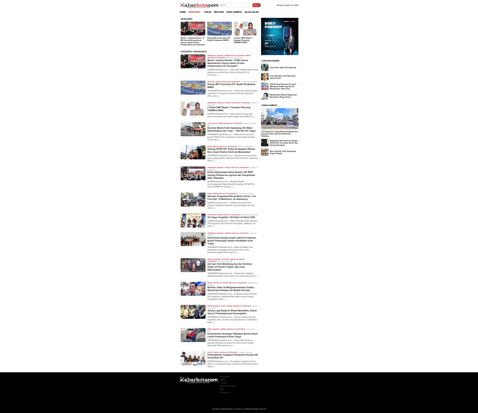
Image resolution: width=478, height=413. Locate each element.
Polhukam (240, 55)
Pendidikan (211, 55)
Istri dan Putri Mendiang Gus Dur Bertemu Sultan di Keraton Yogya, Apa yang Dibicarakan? (229, 266)
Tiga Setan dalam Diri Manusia (283, 67)
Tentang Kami (225, 376)
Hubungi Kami (225, 392)
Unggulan (211, 58)
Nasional (220, 55)
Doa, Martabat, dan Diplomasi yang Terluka (282, 77)
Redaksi (223, 379)
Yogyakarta (221, 58)
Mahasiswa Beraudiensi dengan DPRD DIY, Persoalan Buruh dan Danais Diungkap (284, 142)
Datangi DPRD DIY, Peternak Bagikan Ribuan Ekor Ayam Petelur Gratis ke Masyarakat (231, 150)
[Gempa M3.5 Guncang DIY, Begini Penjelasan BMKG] (219, 29)
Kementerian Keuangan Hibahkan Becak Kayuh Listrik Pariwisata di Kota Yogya (232, 335)
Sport (223, 306)
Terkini (247, 55)
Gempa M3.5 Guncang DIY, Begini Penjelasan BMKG (218, 39)
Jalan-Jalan (212, 123)
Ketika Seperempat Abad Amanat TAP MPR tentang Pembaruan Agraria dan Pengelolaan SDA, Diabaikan (231, 175)
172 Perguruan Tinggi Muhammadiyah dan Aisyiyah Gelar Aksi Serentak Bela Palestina (279, 133)
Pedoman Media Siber (228, 386)
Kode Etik (223, 383)
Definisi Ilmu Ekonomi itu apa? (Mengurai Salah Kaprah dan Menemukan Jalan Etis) (283, 86)
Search (256, 5)
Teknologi (221, 103)
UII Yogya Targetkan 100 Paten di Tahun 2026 (231, 217)
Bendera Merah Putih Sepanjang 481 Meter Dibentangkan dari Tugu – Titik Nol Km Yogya (231, 129)
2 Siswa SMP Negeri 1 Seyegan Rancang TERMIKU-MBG (243, 40)
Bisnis (209, 146)
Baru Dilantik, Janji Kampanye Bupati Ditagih (283, 152)
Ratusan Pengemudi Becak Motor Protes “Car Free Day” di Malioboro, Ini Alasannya (231, 197)
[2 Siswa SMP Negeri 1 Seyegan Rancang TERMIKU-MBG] (246, 29)
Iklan (221, 389)
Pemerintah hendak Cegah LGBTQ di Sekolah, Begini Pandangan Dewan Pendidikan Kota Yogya (231, 240)
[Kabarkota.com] (199, 5)
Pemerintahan (230, 55)
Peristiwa (211, 82)
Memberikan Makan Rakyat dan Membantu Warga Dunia (283, 96)
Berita (209, 259)
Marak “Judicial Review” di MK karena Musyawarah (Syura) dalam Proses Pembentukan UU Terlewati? (193, 41)
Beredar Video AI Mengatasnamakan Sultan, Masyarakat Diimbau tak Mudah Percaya (230, 289)
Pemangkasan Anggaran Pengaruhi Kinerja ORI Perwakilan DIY (232, 356)
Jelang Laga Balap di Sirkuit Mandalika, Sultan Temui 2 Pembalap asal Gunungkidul (232, 312)
